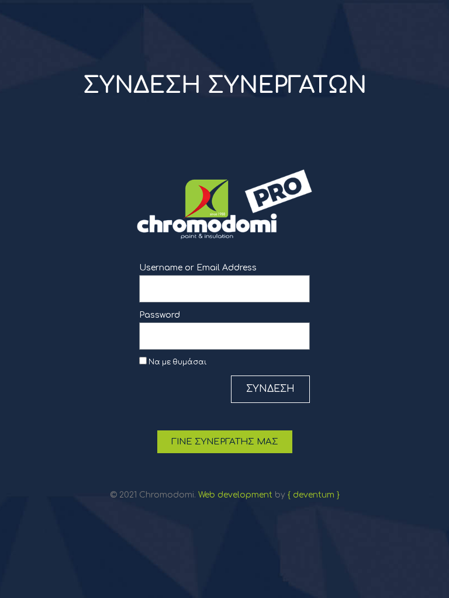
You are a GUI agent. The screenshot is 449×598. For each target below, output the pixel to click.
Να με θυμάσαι (177, 362)
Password (159, 315)
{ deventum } (314, 495)
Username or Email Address (198, 267)
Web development (235, 495)
